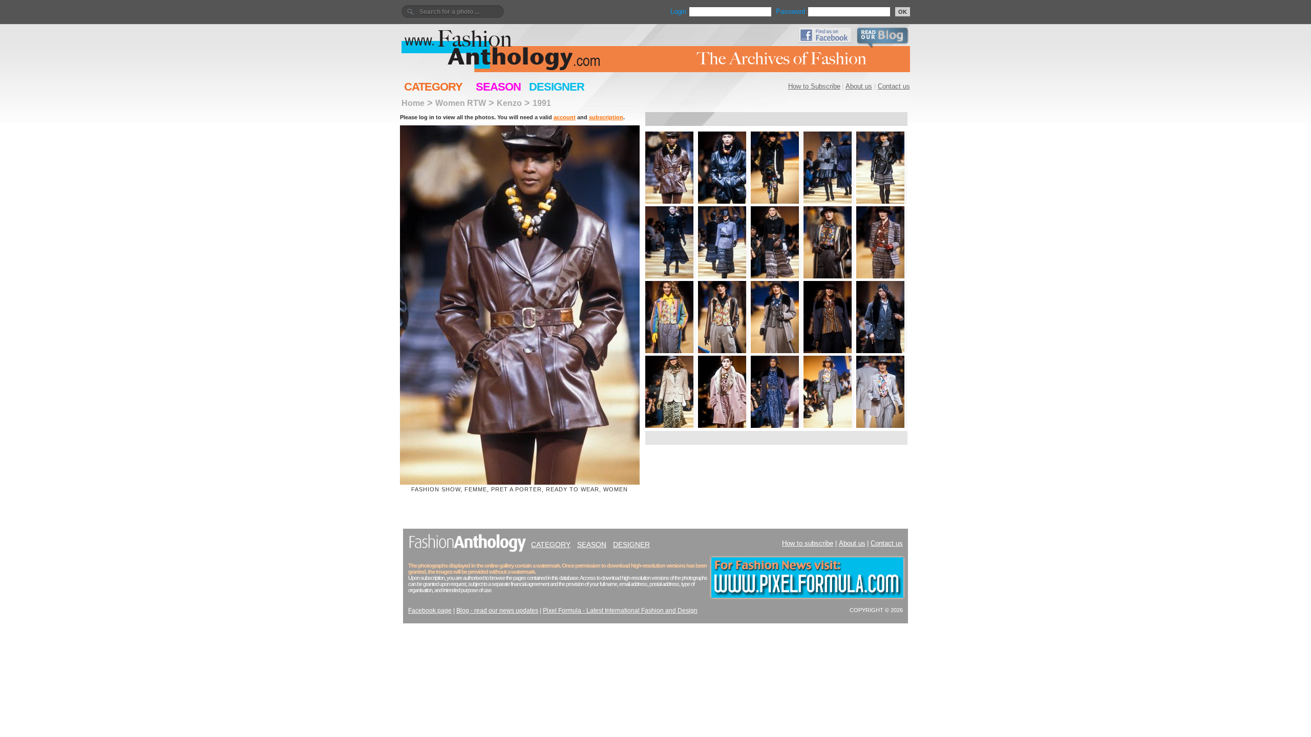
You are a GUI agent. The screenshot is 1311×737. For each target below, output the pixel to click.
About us (858, 86)
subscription (606, 117)
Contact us (894, 86)
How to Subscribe (814, 86)
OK (902, 12)
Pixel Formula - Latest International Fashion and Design (620, 610)
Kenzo (509, 102)
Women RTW (460, 102)
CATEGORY (433, 86)
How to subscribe (807, 543)
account (565, 117)
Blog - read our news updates (497, 610)
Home (413, 102)
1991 (542, 102)
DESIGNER (556, 86)
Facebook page (430, 610)
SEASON (498, 86)
